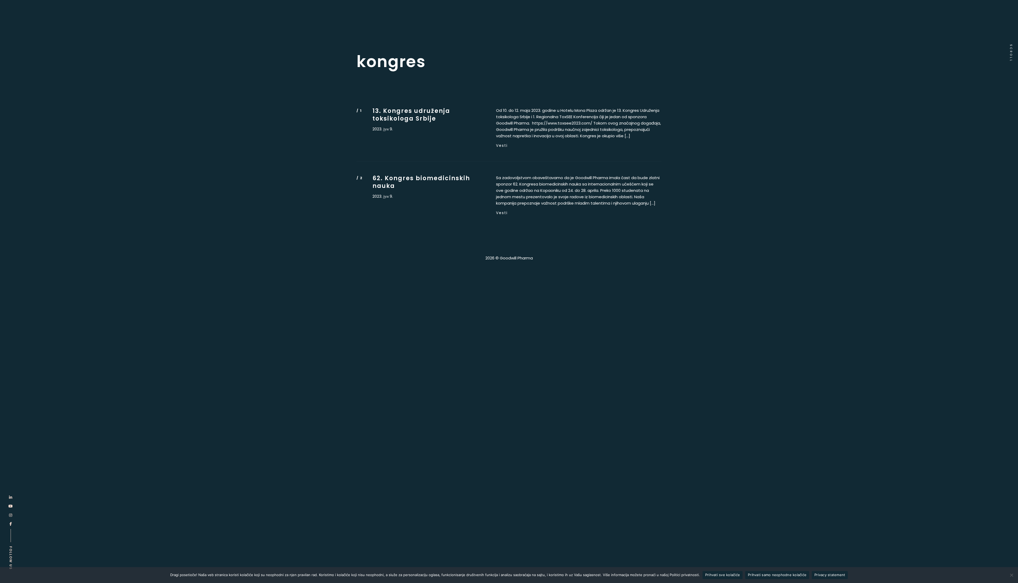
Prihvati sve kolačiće (722, 575)
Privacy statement (829, 575)
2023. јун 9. (382, 129)
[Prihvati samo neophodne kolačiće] (1011, 575)
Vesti (502, 145)
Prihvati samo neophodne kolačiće (777, 575)
